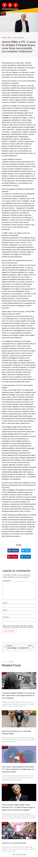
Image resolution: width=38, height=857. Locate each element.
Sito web (6, 617)
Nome (5, 603)
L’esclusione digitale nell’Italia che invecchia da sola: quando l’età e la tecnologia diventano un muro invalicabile (18, 695)
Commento (7, 580)
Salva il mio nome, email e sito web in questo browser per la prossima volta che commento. (18, 626)
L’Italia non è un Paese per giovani (14, 843)
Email (5, 610)
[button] (13, 550)
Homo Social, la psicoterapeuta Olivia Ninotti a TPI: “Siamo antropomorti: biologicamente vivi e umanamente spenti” (18, 769)
